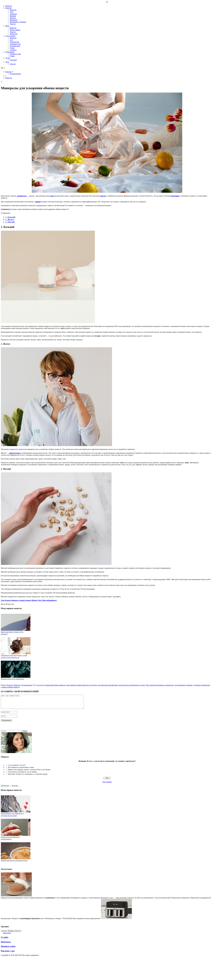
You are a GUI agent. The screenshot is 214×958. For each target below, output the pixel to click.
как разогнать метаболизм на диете (131, 685)
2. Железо (9, 219)
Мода (7, 26)
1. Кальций (10, 217)
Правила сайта (8, 946)
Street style (13, 34)
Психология (14, 42)
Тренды (13, 24)
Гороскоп (13, 60)
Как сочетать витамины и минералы (160, 685)
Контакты (6, 942)
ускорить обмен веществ (10, 687)
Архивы (4, 931)
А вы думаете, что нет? (17, 765)
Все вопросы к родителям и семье (21, 767)
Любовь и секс (15, 54)
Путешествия (15, 46)
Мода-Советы (15, 30)
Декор (12, 48)
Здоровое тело (15, 44)
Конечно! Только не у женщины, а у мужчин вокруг (28, 774)
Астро (7, 58)
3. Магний (10, 222)
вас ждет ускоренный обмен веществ (51, 685)
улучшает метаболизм (201, 685)
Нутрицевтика (15, 74)
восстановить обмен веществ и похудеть (81, 685)
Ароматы (13, 14)
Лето (7, 62)
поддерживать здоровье (183, 685)
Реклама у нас (8, 951)
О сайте (4, 937)
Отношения (9, 52)
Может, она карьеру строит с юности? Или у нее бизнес (29, 770)
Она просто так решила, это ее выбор (22, 772)
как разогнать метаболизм (108, 685)
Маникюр (13, 20)
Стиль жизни (10, 36)
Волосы (13, 18)
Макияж (13, 16)
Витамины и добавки (18, 22)
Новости (8, 6)
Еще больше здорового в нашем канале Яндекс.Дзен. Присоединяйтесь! (29, 600)
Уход (11, 12)
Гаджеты (13, 50)
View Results (107, 782)
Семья (12, 56)
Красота (8, 8)
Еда (11, 40)
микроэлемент (15, 453)
